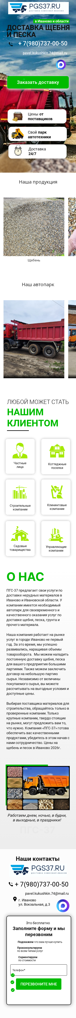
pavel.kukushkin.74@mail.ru (47, 893)
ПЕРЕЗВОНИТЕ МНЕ (38, 984)
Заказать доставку (38, 82)
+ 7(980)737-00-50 (42, 43)
